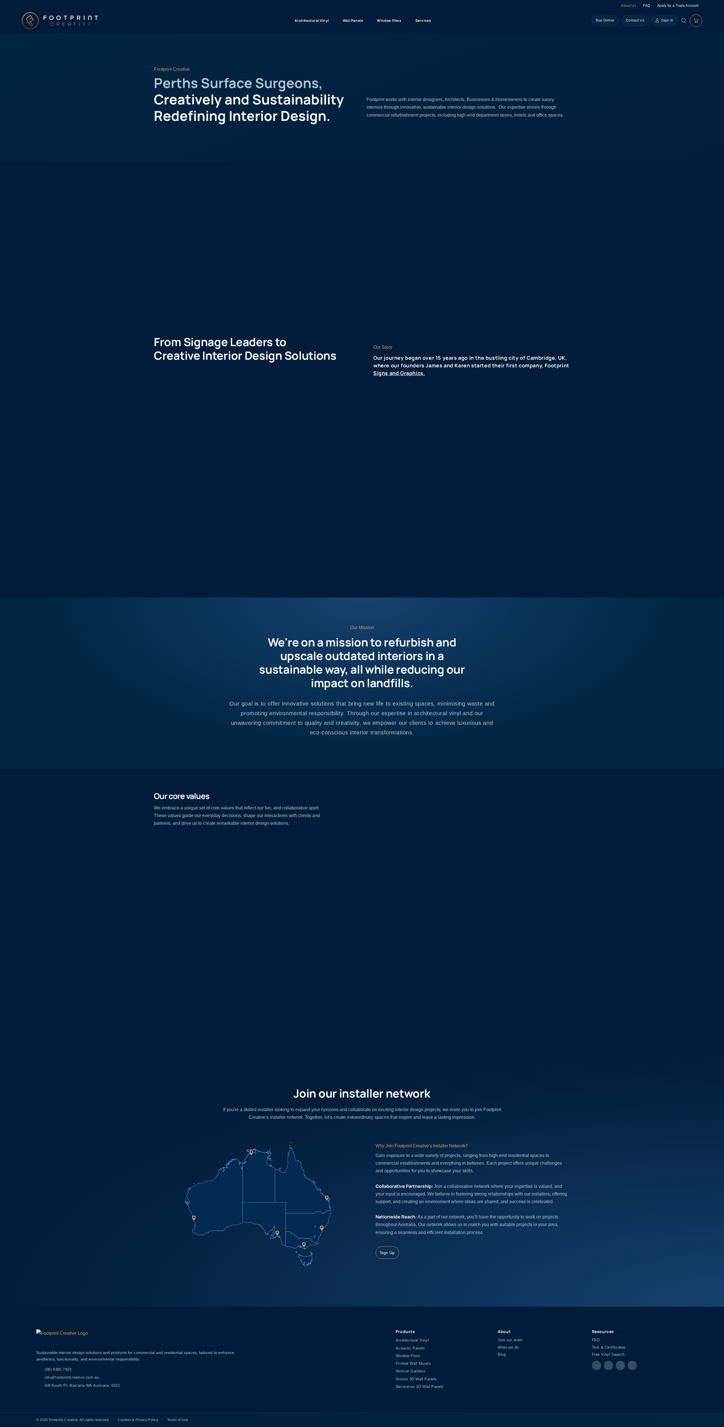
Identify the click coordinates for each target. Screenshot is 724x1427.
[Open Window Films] (404, 20)
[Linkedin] (632, 1365)
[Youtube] (620, 1365)
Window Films (408, 1356)
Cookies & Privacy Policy (138, 1420)
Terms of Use (177, 1420)
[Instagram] (608, 1365)
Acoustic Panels (410, 1348)
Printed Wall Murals (413, 1363)
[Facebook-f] (596, 1365)
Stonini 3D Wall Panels (416, 1379)
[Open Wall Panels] (366, 20)
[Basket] (696, 20)
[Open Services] (434, 20)
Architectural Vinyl (412, 1340)
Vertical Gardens (411, 1371)
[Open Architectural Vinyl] (332, 20)
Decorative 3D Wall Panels (420, 1387)
